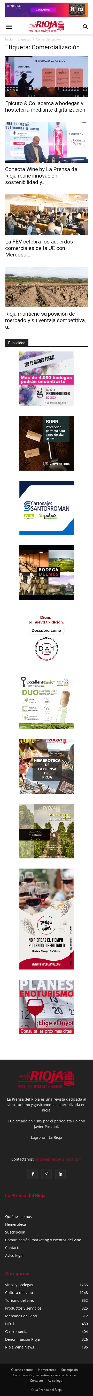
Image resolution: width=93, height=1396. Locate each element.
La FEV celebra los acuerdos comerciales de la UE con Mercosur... (39, 248)
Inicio (9, 39)
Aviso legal (14, 1255)
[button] (9, 27)
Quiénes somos (18, 1216)
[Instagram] (46, 1174)
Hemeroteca (15, 1224)
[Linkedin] (60, 1174)
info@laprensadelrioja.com (58, 1159)
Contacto (12, 1247)
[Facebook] (32, 1174)
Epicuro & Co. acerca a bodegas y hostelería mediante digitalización (45, 106)
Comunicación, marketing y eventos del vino (43, 1239)
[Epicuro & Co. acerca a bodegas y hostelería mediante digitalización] (46, 76)
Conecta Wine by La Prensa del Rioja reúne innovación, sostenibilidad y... (42, 175)
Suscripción (15, 1232)
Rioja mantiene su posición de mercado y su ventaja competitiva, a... (45, 320)
